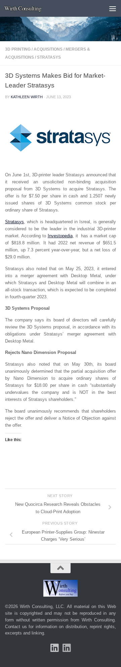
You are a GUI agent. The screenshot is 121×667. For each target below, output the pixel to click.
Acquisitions (48, 49)
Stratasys (49, 57)
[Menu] (112, 8)
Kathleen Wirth (27, 97)
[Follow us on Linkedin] (66, 648)
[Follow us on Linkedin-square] (54, 648)
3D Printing (18, 49)
